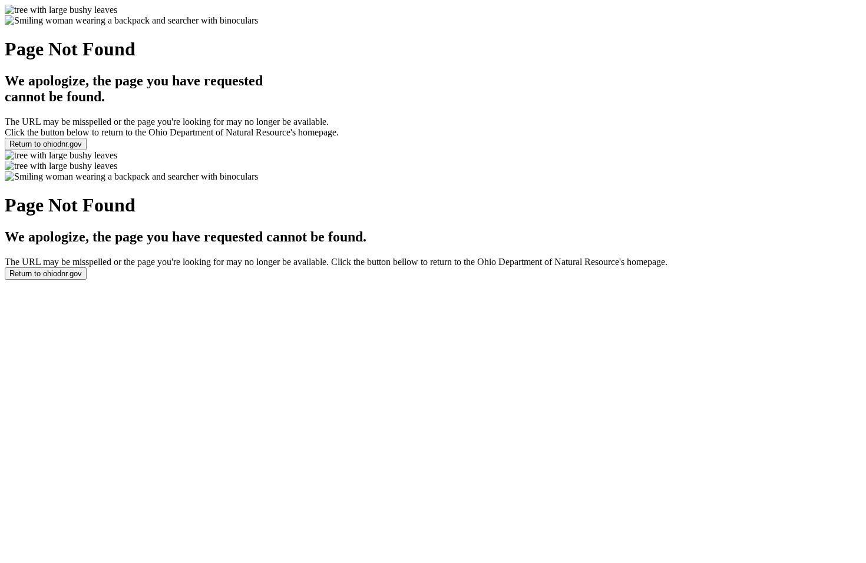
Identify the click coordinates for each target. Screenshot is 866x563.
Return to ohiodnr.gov (45, 144)
